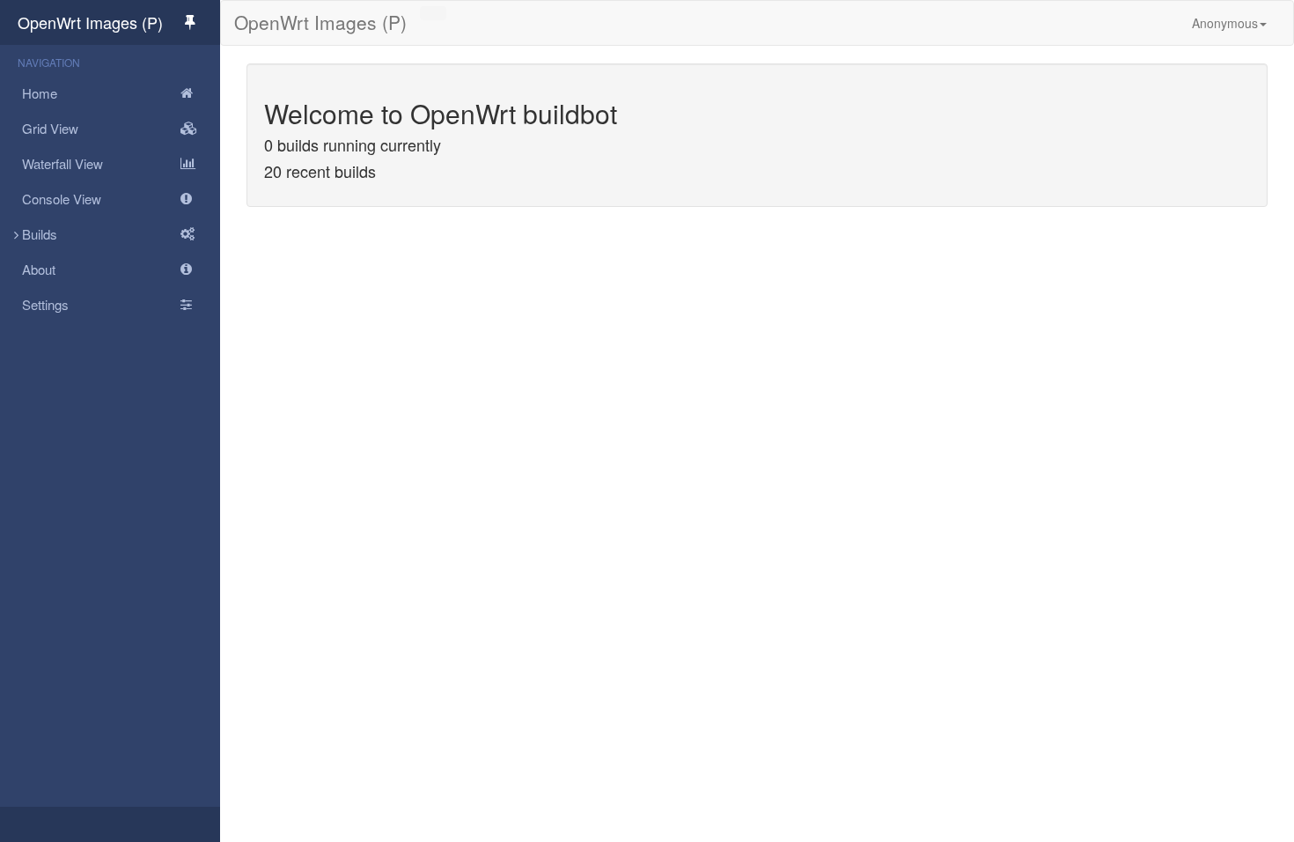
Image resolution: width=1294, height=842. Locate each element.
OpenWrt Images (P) (90, 22)
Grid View (50, 128)
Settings (45, 304)
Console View (61, 198)
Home (39, 93)
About (38, 269)
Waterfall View (62, 163)
